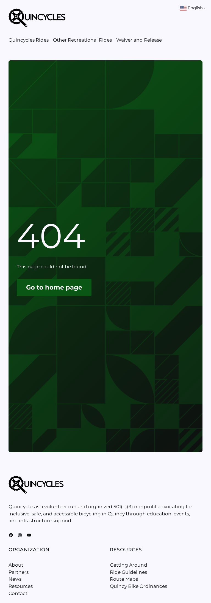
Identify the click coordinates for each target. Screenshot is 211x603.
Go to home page (54, 287)
